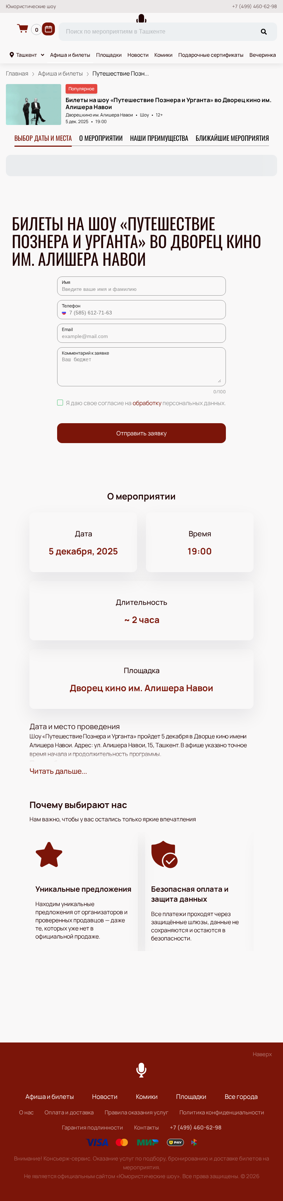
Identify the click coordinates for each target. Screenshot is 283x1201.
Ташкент (26, 54)
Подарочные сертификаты (211, 54)
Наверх (262, 1054)
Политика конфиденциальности (221, 1112)
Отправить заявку (141, 433)
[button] (65, 313)
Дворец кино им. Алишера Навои (99, 115)
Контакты (146, 1127)
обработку (147, 403)
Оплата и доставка (69, 1112)
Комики (163, 54)
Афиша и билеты (70, 54)
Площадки (109, 54)
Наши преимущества (159, 138)
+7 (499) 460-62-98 (254, 6)
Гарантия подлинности (92, 1127)
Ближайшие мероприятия (232, 138)
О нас (26, 1112)
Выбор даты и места (43, 138)
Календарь (48, 28)
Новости (138, 54)
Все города (241, 1096)
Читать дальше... (58, 771)
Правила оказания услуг (136, 1112)
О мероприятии (101, 138)
